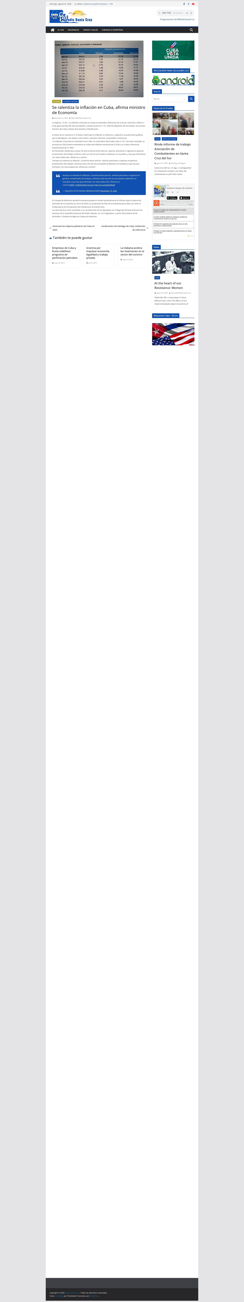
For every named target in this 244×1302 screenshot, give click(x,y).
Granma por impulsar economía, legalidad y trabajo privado (98, 253)
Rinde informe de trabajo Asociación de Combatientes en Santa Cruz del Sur (172, 151)
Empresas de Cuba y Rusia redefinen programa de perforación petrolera (64, 253)
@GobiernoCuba (87, 185)
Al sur (61, 30)
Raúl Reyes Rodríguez (178, 163)
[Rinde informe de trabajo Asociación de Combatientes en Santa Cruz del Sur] (173, 124)
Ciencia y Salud (90, 30)
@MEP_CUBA (74, 185)
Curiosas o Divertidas (112, 30)
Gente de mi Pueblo (169, 139)
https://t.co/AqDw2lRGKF (104, 185)
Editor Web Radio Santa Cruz (81, 118)
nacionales (73, 30)
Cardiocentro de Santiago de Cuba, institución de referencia (123, 228)
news (157, 278)
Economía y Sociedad (70, 101)
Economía (56, 101)
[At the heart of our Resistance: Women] (173, 262)
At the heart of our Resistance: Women (168, 285)
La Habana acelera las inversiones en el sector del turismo (132, 251)
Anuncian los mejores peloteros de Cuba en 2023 (74, 228)
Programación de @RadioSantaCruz (177, 19)
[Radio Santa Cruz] (53, 30)
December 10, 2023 (109, 191)
